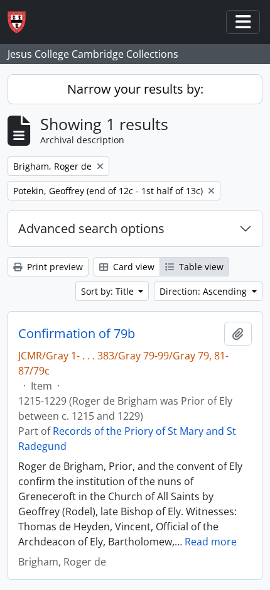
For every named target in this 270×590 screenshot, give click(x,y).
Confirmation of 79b (76, 333)
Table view (200, 267)
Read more (211, 542)
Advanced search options (91, 228)
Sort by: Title (108, 291)
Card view (132, 267)
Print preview (53, 267)
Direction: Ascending (204, 291)
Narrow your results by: (135, 88)
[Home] (22, 22)
